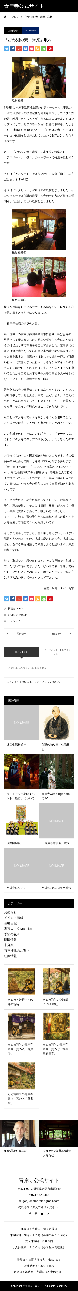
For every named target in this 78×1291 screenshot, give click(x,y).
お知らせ (13, 30)
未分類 (9, 945)
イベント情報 (13, 918)
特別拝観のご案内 (17, 950)
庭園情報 (10, 939)
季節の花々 (12, 934)
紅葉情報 (10, 956)
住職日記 (23, 615)
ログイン (39, 681)
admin (19, 608)
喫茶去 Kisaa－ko (18, 929)
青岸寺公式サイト (24, 6)
